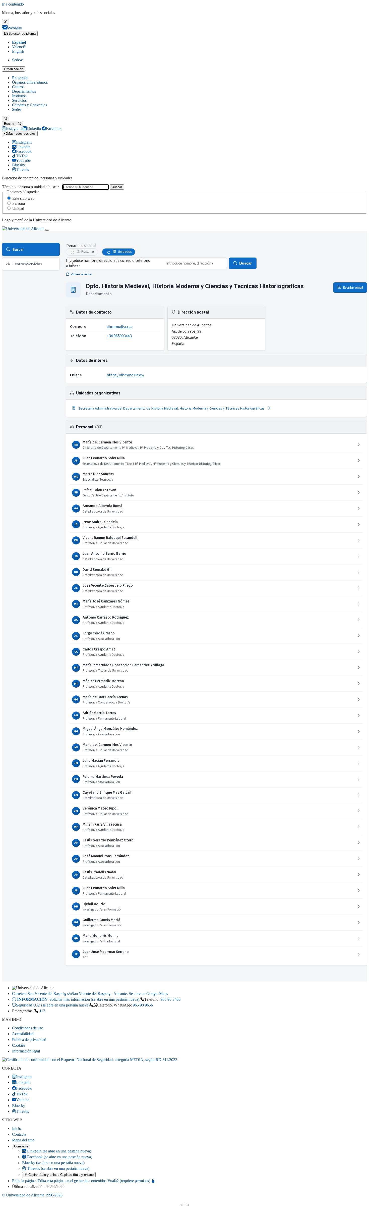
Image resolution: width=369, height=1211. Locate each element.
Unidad (18, 208)
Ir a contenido (13, 4)
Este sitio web (23, 198)
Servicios (19, 100)
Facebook (59, 1157)
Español (19, 42)
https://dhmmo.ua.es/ (125, 375)
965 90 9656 (143, 1005)
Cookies (18, 1045)
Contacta (19, 1134)
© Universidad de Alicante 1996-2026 (32, 1195)
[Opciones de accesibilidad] (5, 21)
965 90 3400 (170, 999)
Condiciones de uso (27, 1028)
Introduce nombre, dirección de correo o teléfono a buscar (108, 263)
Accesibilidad (23, 1034)
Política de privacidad (29, 1039)
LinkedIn (58, 1151)
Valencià (19, 47)
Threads (57, 1168)
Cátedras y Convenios (29, 105)
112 (42, 1011)
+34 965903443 (119, 336)
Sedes (16, 109)
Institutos (19, 96)
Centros (18, 87)
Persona (18, 203)
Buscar (117, 187)
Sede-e (17, 60)
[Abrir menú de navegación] (47, 230)
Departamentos (24, 91)
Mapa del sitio (23, 1140)
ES (20, 33)
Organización (13, 69)
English (18, 51)
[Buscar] (5, 118)
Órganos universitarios (30, 82)
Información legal (26, 1051)
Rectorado (20, 78)
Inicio (16, 1128)
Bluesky (53, 1162)
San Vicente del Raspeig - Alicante (90, 993)
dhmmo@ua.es (119, 326)
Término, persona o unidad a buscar (30, 187)
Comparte (21, 1146)
